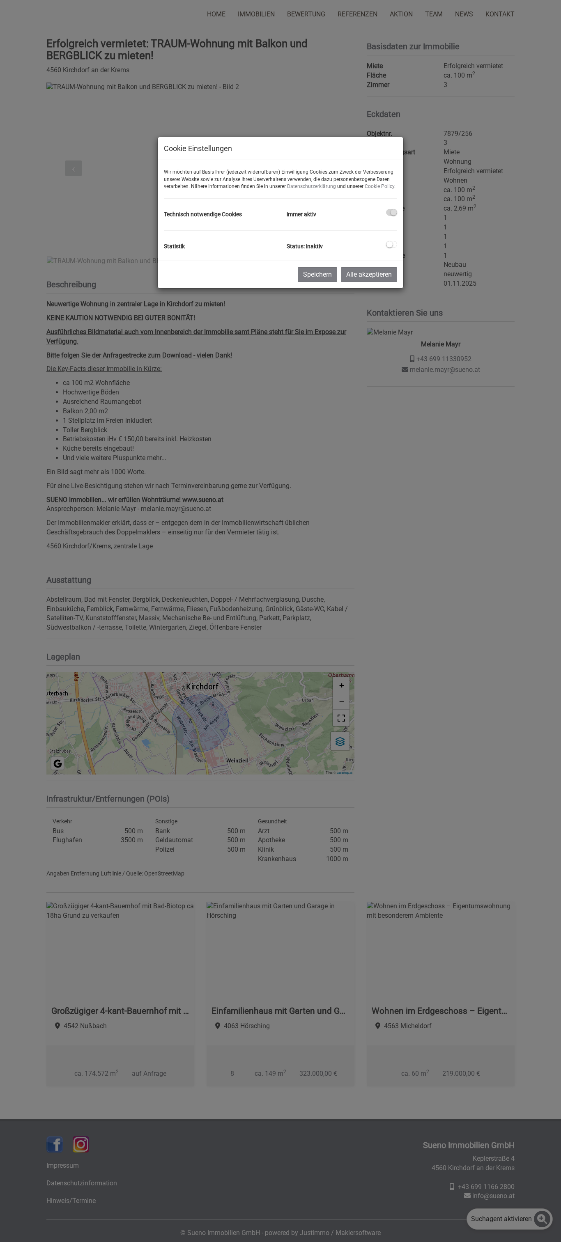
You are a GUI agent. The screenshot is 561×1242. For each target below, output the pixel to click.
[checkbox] (391, 212)
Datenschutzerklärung (311, 186)
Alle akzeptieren (369, 274)
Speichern (317, 274)
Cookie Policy (379, 186)
